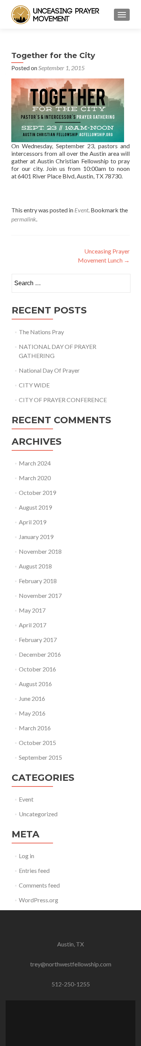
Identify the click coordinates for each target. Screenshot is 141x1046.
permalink (23, 219)
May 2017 (32, 610)
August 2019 (35, 507)
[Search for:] (71, 283)
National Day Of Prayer (49, 370)
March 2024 (35, 463)
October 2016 (37, 669)
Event (81, 210)
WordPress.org (38, 899)
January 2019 (36, 536)
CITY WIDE (34, 385)
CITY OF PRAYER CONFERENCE (63, 399)
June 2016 (32, 698)
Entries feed (34, 870)
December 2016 (40, 654)
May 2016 (32, 713)
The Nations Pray (41, 331)
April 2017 (32, 624)
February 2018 (38, 580)
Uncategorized (38, 813)
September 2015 (40, 757)
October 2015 (37, 742)
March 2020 (35, 477)
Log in (26, 855)
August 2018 (35, 566)
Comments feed (39, 885)
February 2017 (38, 639)
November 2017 (40, 595)
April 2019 (32, 521)
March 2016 (35, 727)
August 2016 (35, 683)
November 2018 (40, 551)
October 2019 (37, 492)
